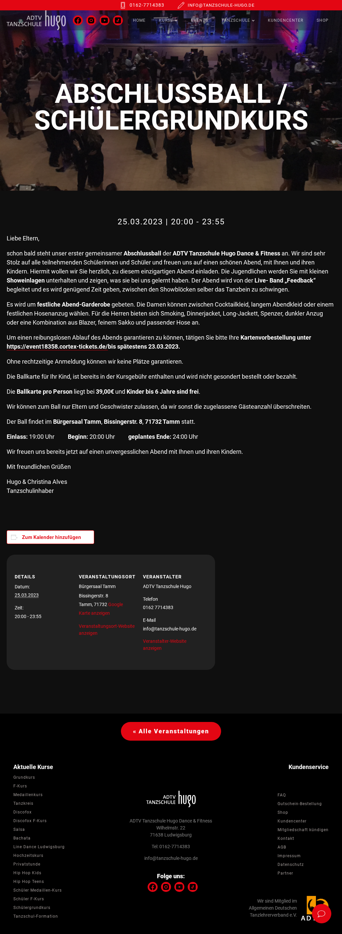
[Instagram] (91, 20)
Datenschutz (291, 864)
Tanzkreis (23, 803)
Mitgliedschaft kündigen (303, 829)
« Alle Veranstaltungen (171, 731)
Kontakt (286, 838)
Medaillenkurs (28, 794)
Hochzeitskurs (28, 855)
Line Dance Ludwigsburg (39, 847)
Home (139, 20)
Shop (323, 20)
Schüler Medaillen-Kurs (37, 890)
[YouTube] (105, 20)
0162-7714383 (147, 5)
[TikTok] (118, 20)
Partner (285, 873)
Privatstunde (26, 864)
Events (199, 20)
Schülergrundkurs (31, 907)
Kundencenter (285, 20)
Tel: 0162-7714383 (171, 846)
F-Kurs (20, 786)
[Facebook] (78, 20)
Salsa (19, 829)
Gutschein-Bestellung (300, 803)
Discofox (22, 812)
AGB (282, 847)
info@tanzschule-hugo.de (221, 5)
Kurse (166, 20)
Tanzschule (235, 20)
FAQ (282, 795)
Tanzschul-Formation (35, 916)
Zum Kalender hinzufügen (51, 537)
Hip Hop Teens (28, 881)
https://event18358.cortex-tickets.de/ (57, 346)
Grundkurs (24, 777)
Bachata (22, 838)
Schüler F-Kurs (28, 899)
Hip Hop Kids (27, 873)
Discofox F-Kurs (30, 820)
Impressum (289, 856)
